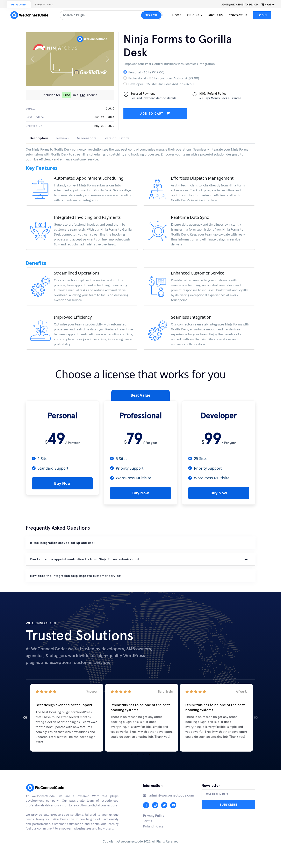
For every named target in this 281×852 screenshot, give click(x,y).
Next (256, 718)
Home (176, 15)
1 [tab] (131, 755)
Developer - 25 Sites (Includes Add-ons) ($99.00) (163, 84)
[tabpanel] (140, 251)
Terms (147, 821)
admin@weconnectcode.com (240, 4)
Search (151, 15)
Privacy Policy (153, 815)
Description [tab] (39, 138)
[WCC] (30, 15)
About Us (215, 15)
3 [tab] (144, 755)
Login (262, 15)
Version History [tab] (117, 138)
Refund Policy (153, 826)
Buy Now (62, 483)
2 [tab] (137, 755)
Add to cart (152, 113)
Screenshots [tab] (86, 138)
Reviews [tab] (62, 138)
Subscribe (228, 804)
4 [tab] (150, 755)
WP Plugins (19, 4)
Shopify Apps (44, 4)
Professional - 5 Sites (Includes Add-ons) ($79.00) (163, 78)
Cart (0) (269, 4)
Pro (82, 95)
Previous (25, 718)
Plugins (193, 15)
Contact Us (238, 15)
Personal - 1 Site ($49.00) (146, 72)
